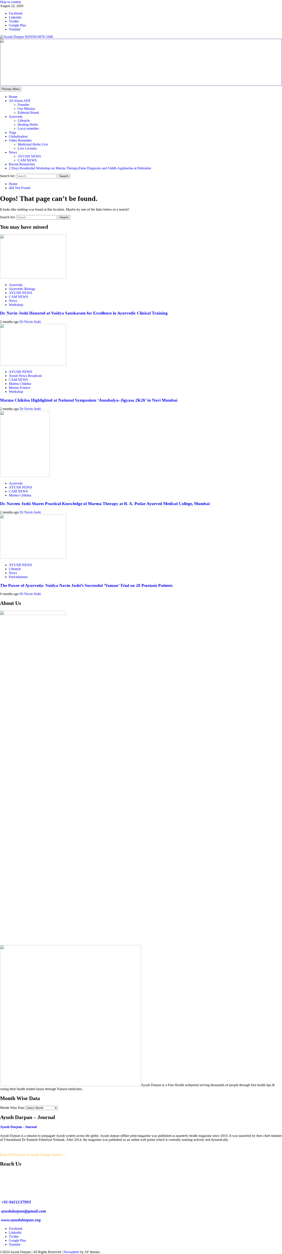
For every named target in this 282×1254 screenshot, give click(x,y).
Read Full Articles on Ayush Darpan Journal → (33, 1155)
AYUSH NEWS (29, 156)
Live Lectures (27, 148)
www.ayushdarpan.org (20, 1220)
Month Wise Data (12, 1108)
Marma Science (19, 387)
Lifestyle (24, 120)
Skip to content (10, 2)
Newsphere (71, 1252)
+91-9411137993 (15, 1202)
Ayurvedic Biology (22, 289)
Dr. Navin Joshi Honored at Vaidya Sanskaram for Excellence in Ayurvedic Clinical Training (84, 313)
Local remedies (28, 128)
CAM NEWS (27, 160)
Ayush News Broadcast (25, 376)
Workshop (16, 305)
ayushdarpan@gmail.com (23, 1211)
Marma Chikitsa (20, 384)
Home (13, 97)
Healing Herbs (28, 124)
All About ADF (20, 101)
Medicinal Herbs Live (33, 144)
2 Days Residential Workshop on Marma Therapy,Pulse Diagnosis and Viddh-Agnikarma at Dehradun (80, 168)
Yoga (12, 132)
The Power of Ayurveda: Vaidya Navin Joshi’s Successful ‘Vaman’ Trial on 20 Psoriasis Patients (86, 585)
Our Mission (26, 108)
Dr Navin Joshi (30, 322)
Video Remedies (20, 140)
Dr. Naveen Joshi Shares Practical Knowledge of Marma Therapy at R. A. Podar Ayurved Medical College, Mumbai (105, 503)
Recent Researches (22, 164)
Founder (23, 105)
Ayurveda (15, 116)
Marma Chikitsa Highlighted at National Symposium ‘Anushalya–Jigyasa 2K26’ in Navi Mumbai (88, 400)
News (13, 152)
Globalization (18, 136)
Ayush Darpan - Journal (18, 1127)
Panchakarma (18, 577)
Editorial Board (28, 112)
